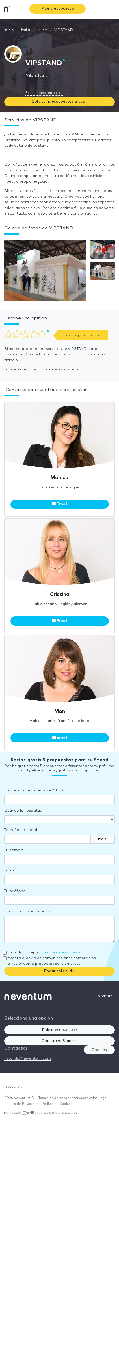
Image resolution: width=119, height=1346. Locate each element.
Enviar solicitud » (59, 971)
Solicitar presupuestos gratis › (59, 101)
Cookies (99, 1050)
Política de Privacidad (64, 952)
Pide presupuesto (57, 8)
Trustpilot (13, 1087)
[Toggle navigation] (109, 9)
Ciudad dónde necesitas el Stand (34, 790)
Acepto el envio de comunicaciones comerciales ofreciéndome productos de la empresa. (52, 961)
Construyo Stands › (60, 1041)
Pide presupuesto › (59, 1030)
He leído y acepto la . (46, 952)
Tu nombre (14, 850)
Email (61, 504)
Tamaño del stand (20, 830)
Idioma (104, 996)
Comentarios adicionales (27, 911)
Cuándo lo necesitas (23, 811)
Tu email (11, 870)
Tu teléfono (15, 891)
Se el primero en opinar (44, 93)
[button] (45, 272)
